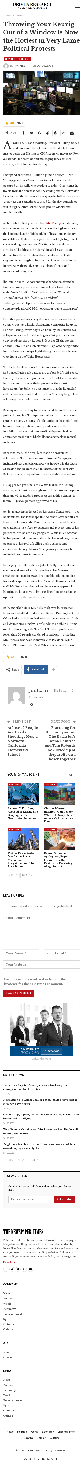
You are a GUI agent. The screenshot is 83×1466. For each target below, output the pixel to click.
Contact (8, 1357)
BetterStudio (50, 1459)
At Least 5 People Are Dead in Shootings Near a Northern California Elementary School (22, 741)
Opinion (8, 1324)
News (6, 1293)
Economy (9, 1308)
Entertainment (12, 1314)
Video (11, 59)
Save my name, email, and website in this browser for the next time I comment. (35, 981)
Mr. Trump (53, 223)
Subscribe (64, 1199)
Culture (24, 59)
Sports (7, 1319)
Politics (8, 1298)
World (7, 1303)
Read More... (11, 1262)
